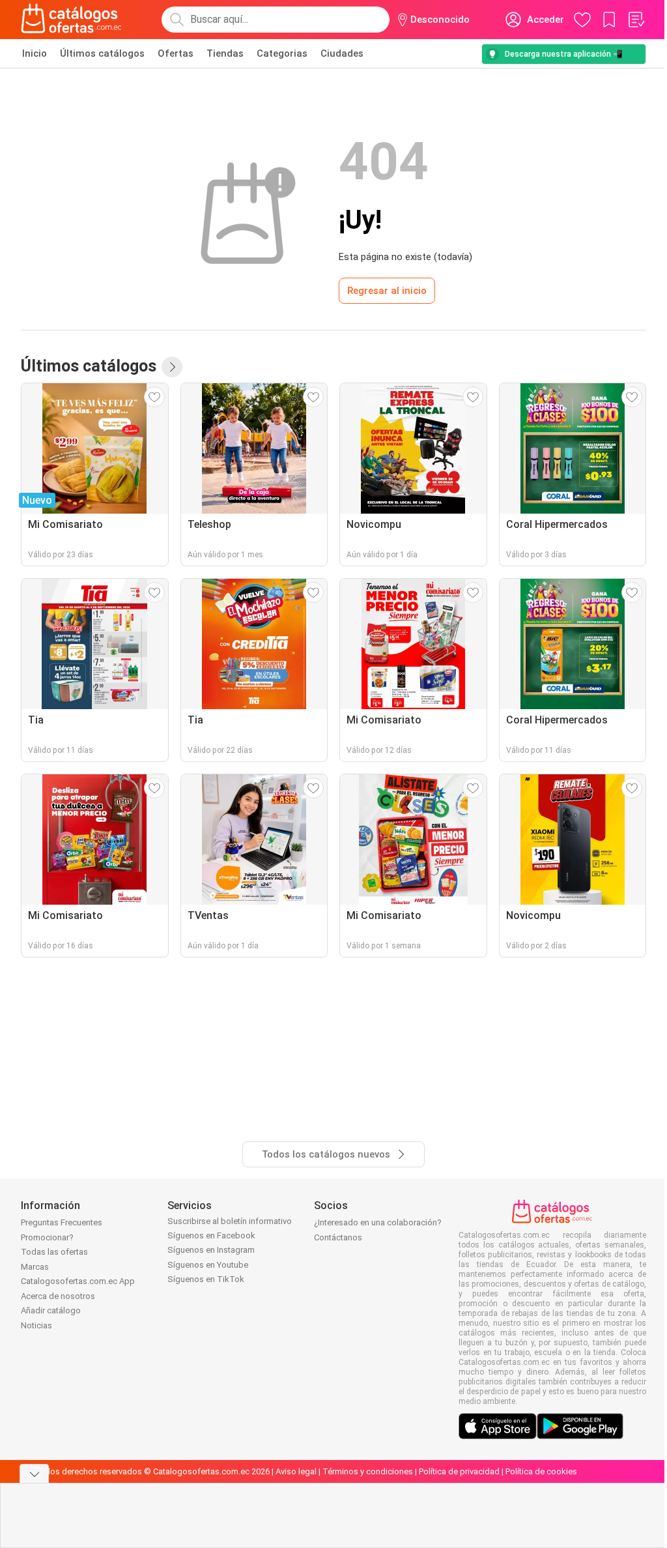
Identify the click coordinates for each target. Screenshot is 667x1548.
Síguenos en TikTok (205, 1279)
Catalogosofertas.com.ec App (78, 1281)
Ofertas (175, 53)
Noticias (36, 1325)
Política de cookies (541, 1471)
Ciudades (341, 53)
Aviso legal (296, 1471)
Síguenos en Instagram (211, 1250)
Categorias (282, 53)
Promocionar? (47, 1237)
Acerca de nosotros (58, 1296)
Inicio (34, 53)
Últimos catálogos (102, 53)
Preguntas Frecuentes (61, 1222)
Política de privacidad (459, 1471)
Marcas (35, 1267)
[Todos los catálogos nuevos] (172, 367)
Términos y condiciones (367, 1471)
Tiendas (225, 53)
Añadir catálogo (51, 1310)
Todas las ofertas (54, 1252)
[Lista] (635, 19)
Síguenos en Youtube (207, 1265)
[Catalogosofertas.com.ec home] (71, 19)
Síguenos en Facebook (211, 1235)
